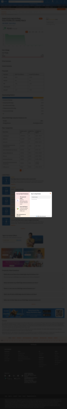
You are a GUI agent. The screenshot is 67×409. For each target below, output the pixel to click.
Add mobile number (34, 199)
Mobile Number (35, 197)
